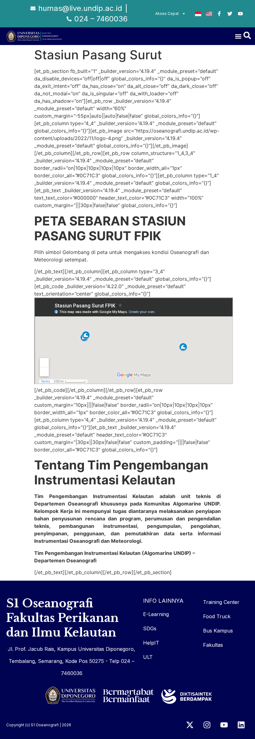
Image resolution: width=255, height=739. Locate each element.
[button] (238, 36)
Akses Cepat (167, 13)
